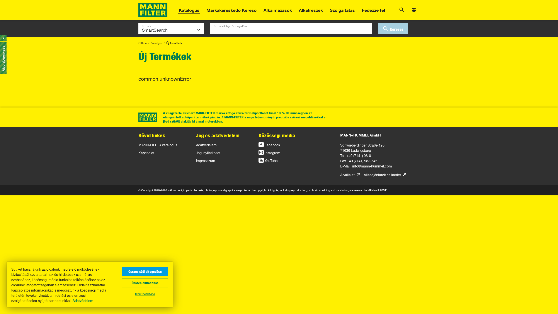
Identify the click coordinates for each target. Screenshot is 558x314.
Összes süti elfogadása (145, 271)
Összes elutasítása (145, 283)
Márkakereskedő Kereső (231, 9)
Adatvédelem (83, 300)
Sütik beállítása (145, 293)
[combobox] (291, 28)
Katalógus (189, 9)
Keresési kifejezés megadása (230, 25)
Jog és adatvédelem (218, 135)
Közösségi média (277, 135)
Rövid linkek (151, 135)
